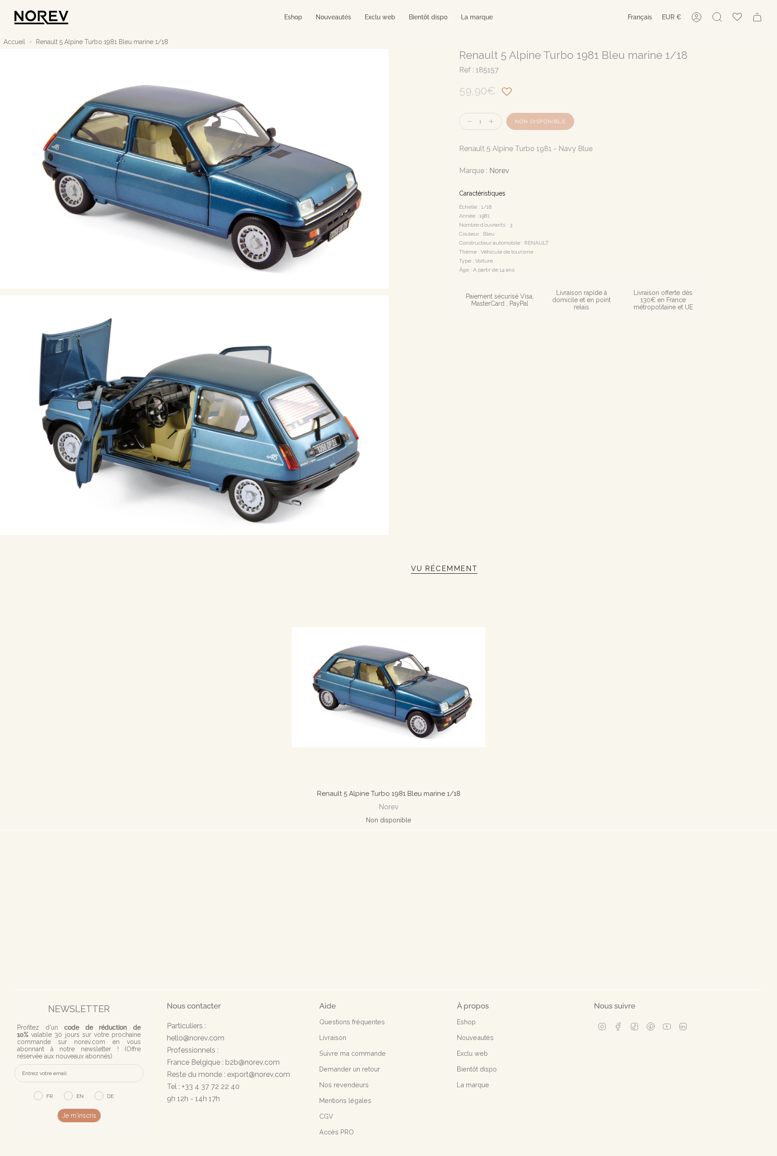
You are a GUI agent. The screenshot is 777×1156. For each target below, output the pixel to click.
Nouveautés (475, 1037)
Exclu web (472, 1053)
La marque (473, 1085)
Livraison (332, 1037)
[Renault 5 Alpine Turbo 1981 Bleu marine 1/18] (389, 687)
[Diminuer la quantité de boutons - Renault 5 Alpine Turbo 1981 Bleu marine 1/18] (467, 121)
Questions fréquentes (352, 1022)
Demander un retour (349, 1069)
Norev (499, 170)
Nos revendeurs (344, 1085)
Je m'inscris (79, 1115)
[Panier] (757, 17)
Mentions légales (345, 1100)
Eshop (466, 1022)
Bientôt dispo (477, 1069)
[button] (293, 17)
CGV (326, 1116)
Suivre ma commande (352, 1053)
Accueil (14, 41)
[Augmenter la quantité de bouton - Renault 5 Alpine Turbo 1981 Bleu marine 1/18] (493, 121)
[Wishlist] (737, 17)
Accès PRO (336, 1132)
